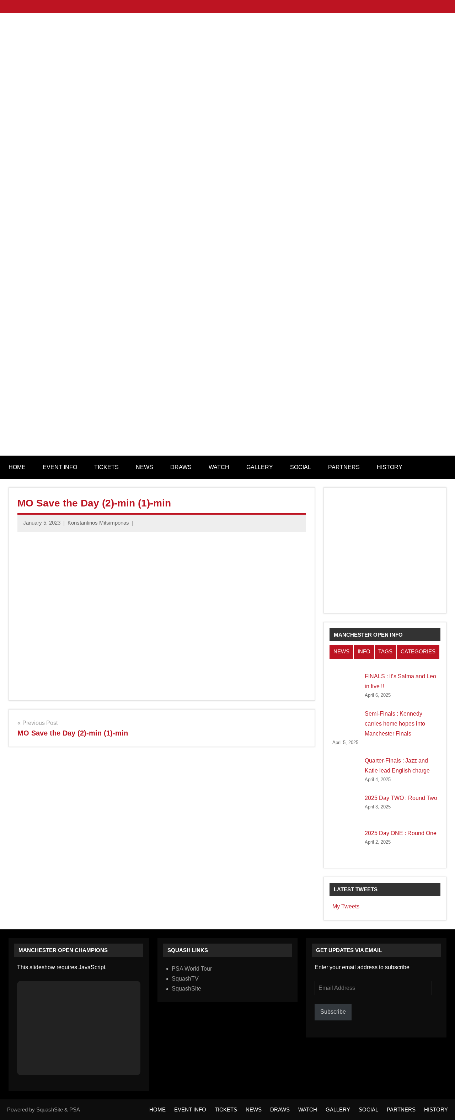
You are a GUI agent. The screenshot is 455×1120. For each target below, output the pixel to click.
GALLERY (259, 467)
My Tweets (345, 906)
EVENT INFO (60, 467)
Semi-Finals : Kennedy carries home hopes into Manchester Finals (395, 724)
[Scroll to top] (440, 1105)
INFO (364, 651)
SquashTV (185, 979)
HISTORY (389, 467)
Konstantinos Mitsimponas (98, 523)
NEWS (144, 467)
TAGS (385, 651)
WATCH (219, 467)
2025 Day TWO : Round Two (401, 798)
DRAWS (181, 467)
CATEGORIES (418, 651)
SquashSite (186, 989)
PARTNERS (344, 467)
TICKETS (106, 467)
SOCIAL (300, 467)
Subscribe (333, 1012)
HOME (17, 467)
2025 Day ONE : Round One (401, 833)
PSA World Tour (192, 969)
